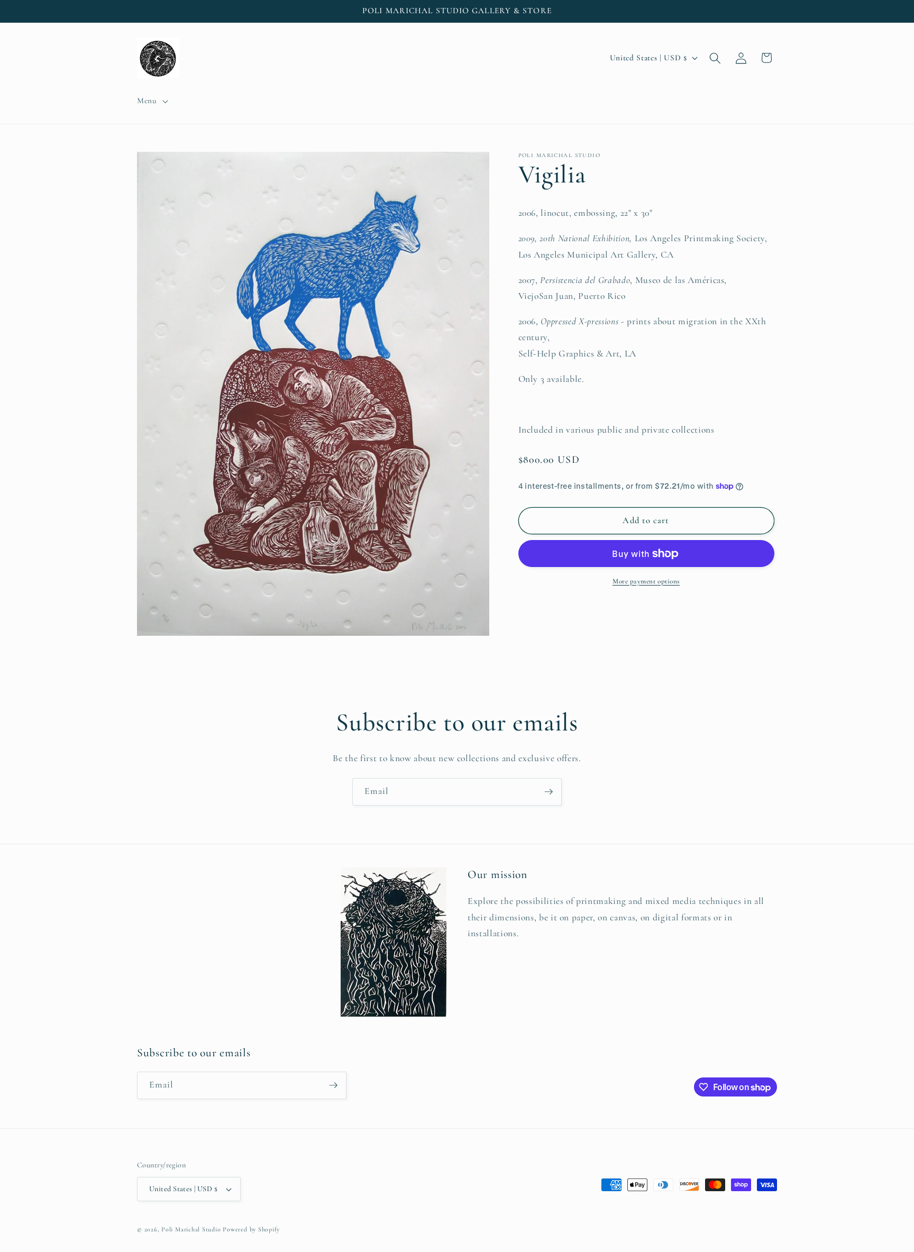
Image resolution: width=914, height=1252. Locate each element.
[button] (151, 101)
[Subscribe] (548, 792)
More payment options (646, 581)
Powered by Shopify (251, 1229)
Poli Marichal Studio (191, 1229)
